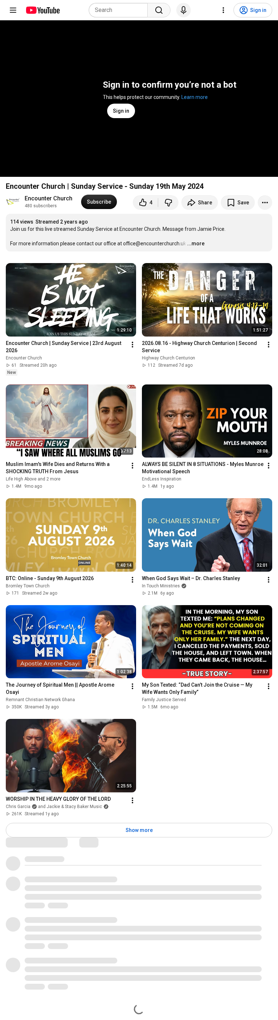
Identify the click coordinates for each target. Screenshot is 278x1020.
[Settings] (223, 10)
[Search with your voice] (183, 10)
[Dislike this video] (168, 202)
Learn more (194, 97)
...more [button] (196, 243)
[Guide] (13, 10)
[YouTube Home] (42, 10)
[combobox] (120, 10)
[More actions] (265, 202)
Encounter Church (48, 198)
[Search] (158, 10)
